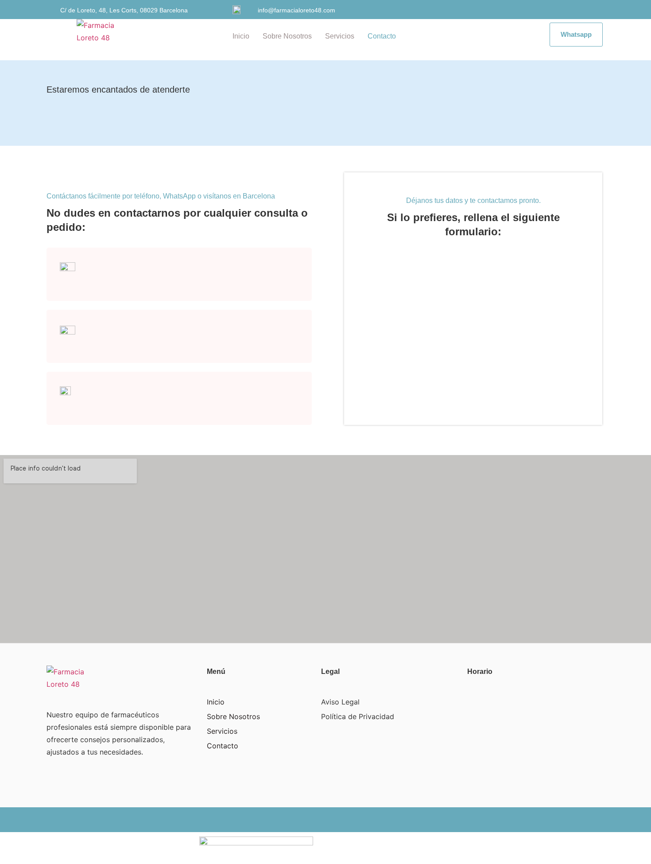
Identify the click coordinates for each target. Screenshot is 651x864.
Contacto (382, 36)
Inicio (240, 36)
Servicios (339, 36)
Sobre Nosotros (287, 36)
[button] (576, 35)
